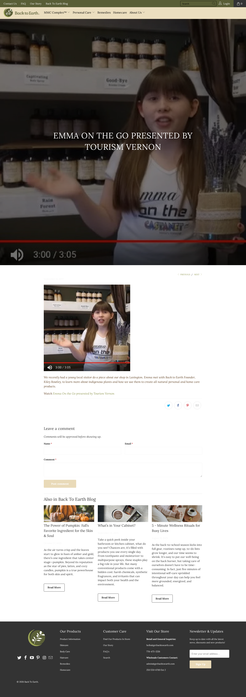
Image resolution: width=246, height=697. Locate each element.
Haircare (64, 657)
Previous (185, 274)
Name (48, 443)
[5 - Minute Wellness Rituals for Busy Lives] (177, 513)
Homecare (120, 12)
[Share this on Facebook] (178, 405)
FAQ (23, 3)
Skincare (64, 645)
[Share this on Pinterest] (188, 405)
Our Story (35, 3)
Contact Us (10, 3)
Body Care (65, 651)
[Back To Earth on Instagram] (44, 658)
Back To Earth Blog (57, 3)
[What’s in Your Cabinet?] (123, 513)
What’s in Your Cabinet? (116, 525)
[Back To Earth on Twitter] (19, 658)
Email (129, 443)
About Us (135, 12)
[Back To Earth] (21, 13)
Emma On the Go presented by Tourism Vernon (83, 393)
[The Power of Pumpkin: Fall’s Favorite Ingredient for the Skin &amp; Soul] (69, 513)
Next (197, 274)
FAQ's (106, 651)
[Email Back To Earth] (50, 658)
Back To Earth (31, 681)
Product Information (70, 639)
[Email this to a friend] (197, 405)
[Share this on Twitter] (169, 405)
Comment (50, 459)
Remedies (104, 12)
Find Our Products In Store (116, 639)
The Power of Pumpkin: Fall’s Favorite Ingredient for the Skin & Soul (68, 530)
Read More (54, 587)
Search (106, 657)
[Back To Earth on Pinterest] (38, 658)
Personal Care (82, 12)
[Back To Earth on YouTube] (32, 658)
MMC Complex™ (55, 12)
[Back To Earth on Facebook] (25, 658)
